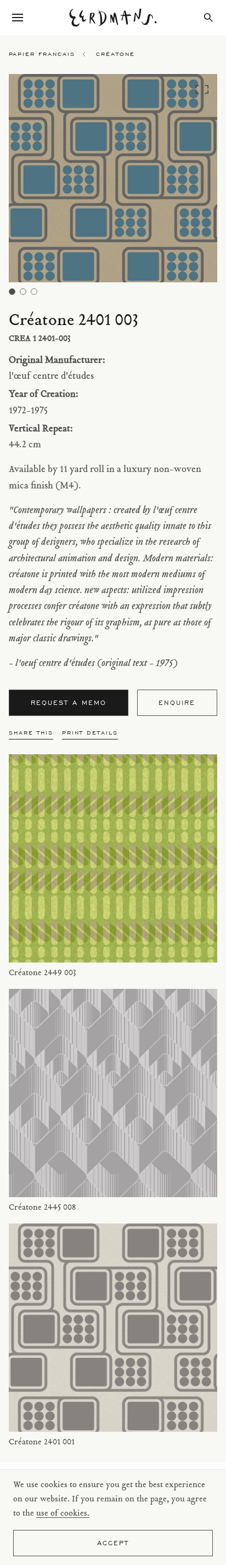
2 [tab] (23, 291)
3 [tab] (34, 291)
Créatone (115, 54)
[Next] (191, 181)
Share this (31, 732)
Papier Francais (42, 54)
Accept (113, 1543)
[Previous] (35, 181)
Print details (90, 732)
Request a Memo (68, 702)
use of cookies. (62, 1514)
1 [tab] (12, 291)
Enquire (177, 702)
